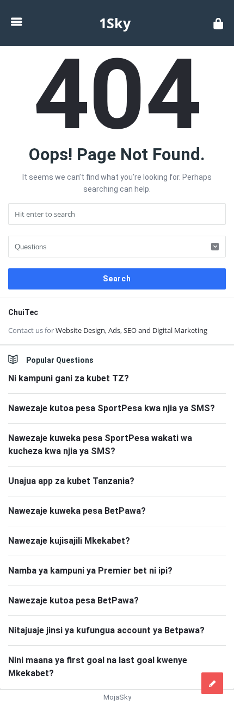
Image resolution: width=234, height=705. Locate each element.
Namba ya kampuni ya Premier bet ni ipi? (90, 570)
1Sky (115, 23)
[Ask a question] (212, 683)
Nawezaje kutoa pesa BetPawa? (73, 600)
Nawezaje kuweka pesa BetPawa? (77, 511)
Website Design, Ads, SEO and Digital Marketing (131, 330)
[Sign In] (218, 23)
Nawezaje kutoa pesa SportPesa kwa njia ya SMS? (111, 408)
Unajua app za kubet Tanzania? (71, 481)
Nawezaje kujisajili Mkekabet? (69, 541)
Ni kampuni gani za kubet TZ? (68, 378)
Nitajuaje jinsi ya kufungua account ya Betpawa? (106, 630)
